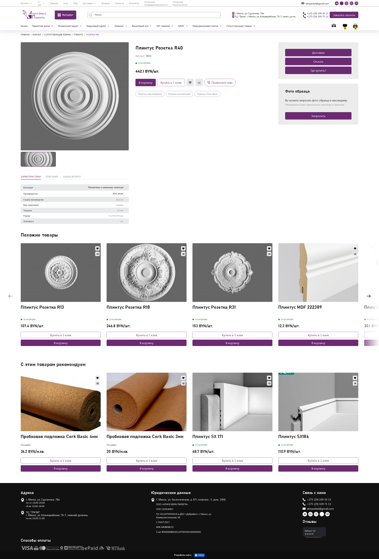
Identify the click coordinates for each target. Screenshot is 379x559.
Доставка (88, 3)
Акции (24, 25)
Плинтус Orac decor (207, 93)
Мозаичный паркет (68, 25)
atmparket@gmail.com (320, 508)
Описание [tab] (51, 176)
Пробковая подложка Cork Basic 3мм (145, 436)
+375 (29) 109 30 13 (317, 13)
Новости (119, 3)
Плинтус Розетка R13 (42, 307)
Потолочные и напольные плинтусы (105, 187)
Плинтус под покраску (150, 93)
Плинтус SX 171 (207, 436)
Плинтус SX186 (293, 436)
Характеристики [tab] (31, 176)
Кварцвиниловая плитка (205, 25)
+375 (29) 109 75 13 (317, 16)
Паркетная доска (41, 25)
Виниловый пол (140, 25)
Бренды (54, 3)
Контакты (134, 3)
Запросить (318, 116)
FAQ (75, 3)
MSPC (181, 25)
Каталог (25, 3)
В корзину (145, 82)
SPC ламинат (163, 25)
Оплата (318, 61)
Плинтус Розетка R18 (128, 307)
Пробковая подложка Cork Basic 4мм (59, 436)
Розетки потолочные (179, 93)
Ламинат (119, 25)
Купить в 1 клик (171, 82)
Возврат (106, 3)
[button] (75, 96)
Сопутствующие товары (239, 25)
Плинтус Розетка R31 (214, 307)
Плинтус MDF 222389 (300, 307)
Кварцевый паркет (96, 25)
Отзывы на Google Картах (313, 537)
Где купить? (318, 70)
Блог (66, 3)
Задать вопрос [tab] (72, 176)
